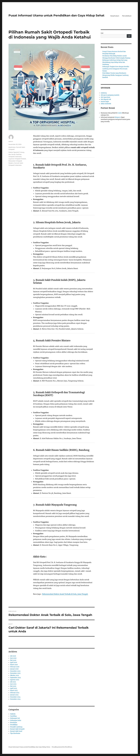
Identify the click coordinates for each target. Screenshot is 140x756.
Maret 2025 (14, 690)
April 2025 (13, 688)
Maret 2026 (14, 665)
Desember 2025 (15, 671)
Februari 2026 (14, 667)
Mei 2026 (13, 660)
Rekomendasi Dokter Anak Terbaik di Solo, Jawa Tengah (65, 594)
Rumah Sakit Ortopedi (17, 729)
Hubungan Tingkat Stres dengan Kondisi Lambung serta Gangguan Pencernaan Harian (115, 69)
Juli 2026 (13, 656)
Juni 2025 (13, 684)
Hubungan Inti (15, 718)
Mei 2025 (13, 686)
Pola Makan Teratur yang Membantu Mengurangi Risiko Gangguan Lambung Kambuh (115, 75)
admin (11, 141)
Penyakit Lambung (16, 727)
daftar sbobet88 (106, 104)
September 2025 (15, 677)
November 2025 (15, 673)
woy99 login (105, 101)
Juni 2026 (13, 658)
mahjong (104, 93)
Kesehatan (114, 16)
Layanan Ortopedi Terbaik (17, 159)
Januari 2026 (14, 669)
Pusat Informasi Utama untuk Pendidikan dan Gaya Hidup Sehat (56, 15)
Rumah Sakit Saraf (16, 731)
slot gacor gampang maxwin (110, 95)
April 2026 (13, 662)
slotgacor (117, 117)
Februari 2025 (14, 693)
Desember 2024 (15, 697)
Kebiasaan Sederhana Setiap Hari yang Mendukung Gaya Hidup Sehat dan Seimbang (114, 62)
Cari (102, 33)
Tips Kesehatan (15, 733)
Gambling (13, 716)
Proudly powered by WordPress (62, 747)
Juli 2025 (13, 682)
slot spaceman (105, 97)
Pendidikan (126, 16)
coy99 (120, 113)
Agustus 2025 (14, 680)
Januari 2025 (14, 695)
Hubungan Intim (15, 720)
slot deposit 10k (106, 99)
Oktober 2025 (14, 675)
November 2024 (15, 699)
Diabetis (12, 714)
